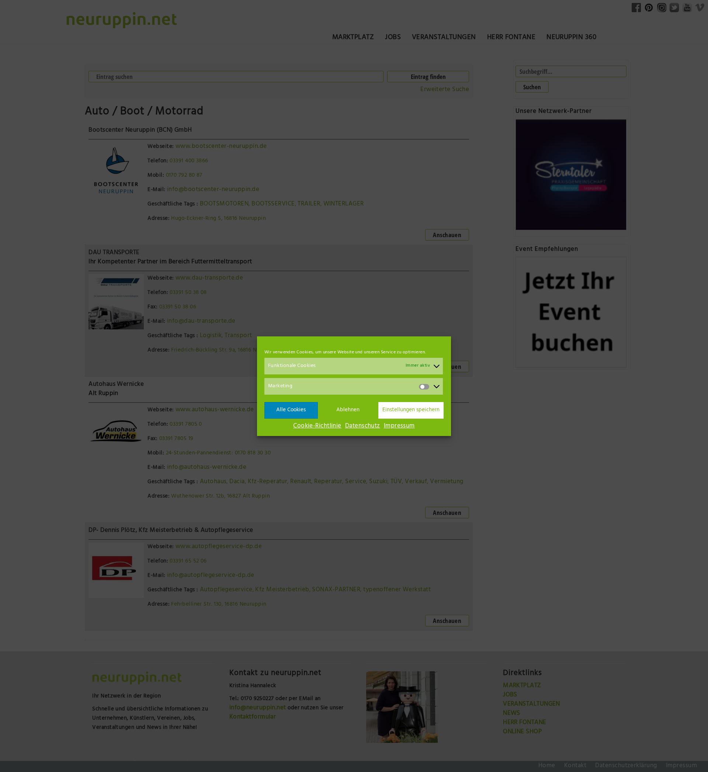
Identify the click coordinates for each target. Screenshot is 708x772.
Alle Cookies (291, 410)
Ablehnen (348, 410)
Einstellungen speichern (411, 410)
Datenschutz (362, 426)
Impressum (399, 426)
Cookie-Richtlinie (317, 426)
